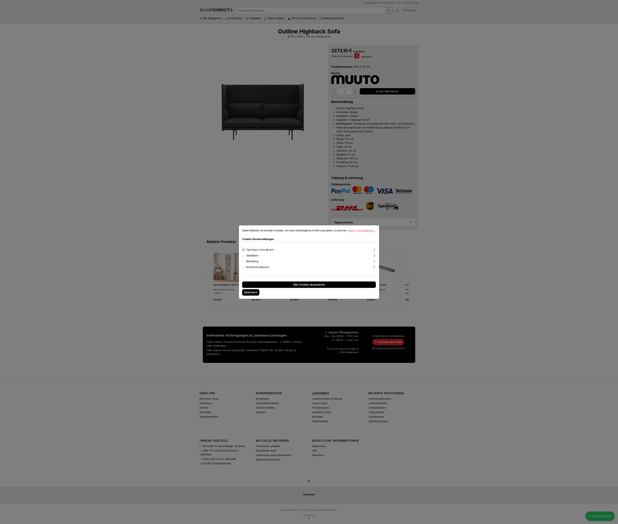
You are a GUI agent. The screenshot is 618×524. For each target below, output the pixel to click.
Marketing (252, 261)
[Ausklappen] (374, 249)
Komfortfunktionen (257, 267)
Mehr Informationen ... (362, 230)
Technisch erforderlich (260, 249)
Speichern (250, 292)
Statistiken (252, 255)
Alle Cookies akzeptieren (309, 284)
